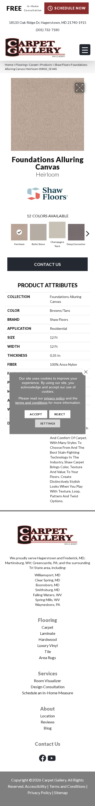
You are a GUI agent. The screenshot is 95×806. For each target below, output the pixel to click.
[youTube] (52, 758)
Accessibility (36, 786)
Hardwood (47, 639)
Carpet (33, 65)
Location (47, 715)
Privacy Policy (39, 792)
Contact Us (47, 264)
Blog (48, 728)
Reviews (48, 722)
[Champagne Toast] (57, 230)
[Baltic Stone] (38, 232)
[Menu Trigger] (84, 49)
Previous (7, 231)
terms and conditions (31, 402)
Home (9, 65)
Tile (47, 651)
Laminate (47, 633)
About (47, 709)
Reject (59, 414)
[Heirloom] (19, 232)
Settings (47, 423)
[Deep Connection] (76, 232)
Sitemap (61, 792)
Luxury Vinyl (47, 645)
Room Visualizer (47, 680)
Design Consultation (48, 686)
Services (47, 673)
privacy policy (54, 398)
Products (46, 65)
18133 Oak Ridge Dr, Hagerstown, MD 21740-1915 (47, 22)
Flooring (21, 65)
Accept (36, 414)
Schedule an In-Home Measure (47, 692)
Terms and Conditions (67, 786)
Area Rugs (47, 657)
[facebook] (42, 758)
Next (87, 231)
